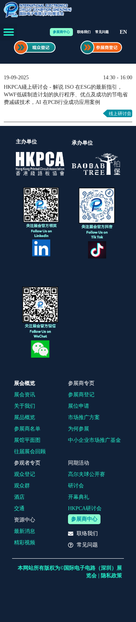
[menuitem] (123, 32)
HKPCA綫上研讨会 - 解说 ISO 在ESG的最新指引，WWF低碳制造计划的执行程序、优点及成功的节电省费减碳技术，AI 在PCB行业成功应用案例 (66, 94)
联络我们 (84, 32)
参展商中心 (61, 32)
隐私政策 (111, 575)
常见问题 (102, 32)
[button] (8, 32)
